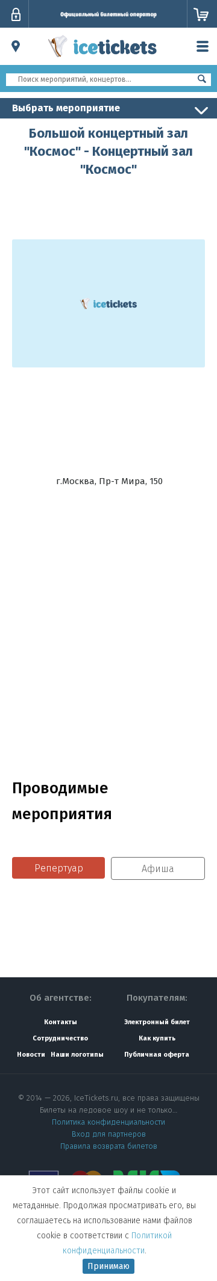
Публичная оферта (156, 1054)
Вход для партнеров (109, 1133)
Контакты (60, 1022)
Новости (31, 1054)
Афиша (158, 868)
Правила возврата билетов (108, 1145)
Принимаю (108, 1266)
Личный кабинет (15, 14)
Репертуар (58, 868)
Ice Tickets (102, 59)
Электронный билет (157, 1022)
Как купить (157, 1038)
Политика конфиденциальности (108, 1121)
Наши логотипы (77, 1054)
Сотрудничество (60, 1038)
